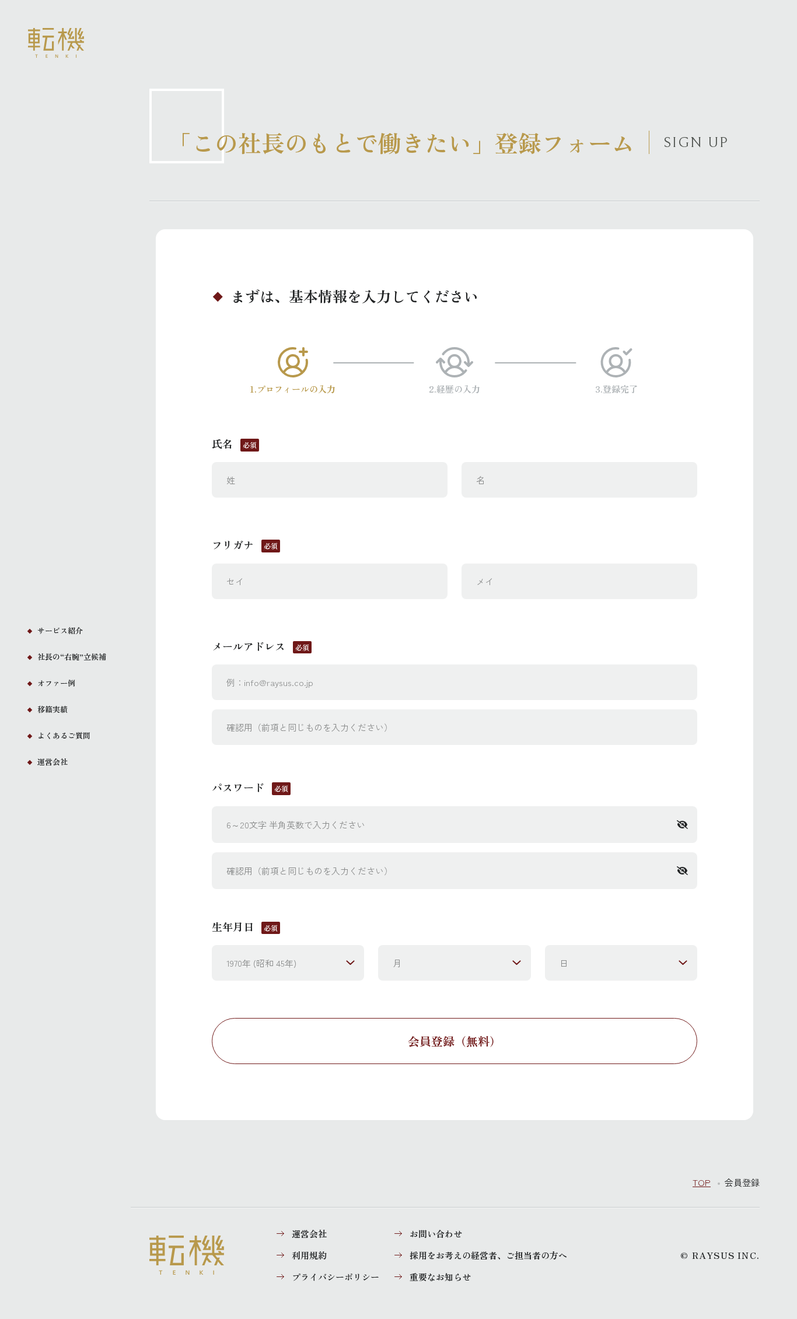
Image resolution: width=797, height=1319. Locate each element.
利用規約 (309, 1255)
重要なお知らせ (440, 1276)
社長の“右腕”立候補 (71, 656)
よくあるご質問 (63, 735)
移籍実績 (52, 709)
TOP (702, 1182)
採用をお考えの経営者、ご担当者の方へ (488, 1255)
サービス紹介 (60, 630)
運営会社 (52, 761)
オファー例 (56, 683)
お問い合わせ (436, 1233)
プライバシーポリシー (335, 1276)
